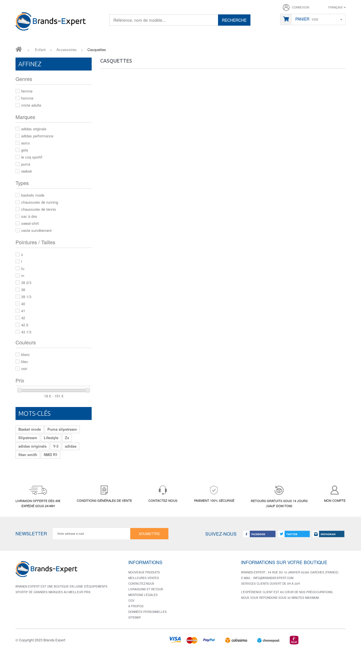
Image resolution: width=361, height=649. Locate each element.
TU (22, 268)
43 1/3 (26, 332)
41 (23, 310)
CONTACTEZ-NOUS (162, 500)
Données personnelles (147, 612)
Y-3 (55, 446)
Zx (67, 437)
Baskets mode (32, 195)
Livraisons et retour (145, 589)
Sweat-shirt (30, 223)
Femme (26, 91)
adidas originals (32, 446)
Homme (27, 98)
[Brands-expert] (51, 22)
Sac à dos (29, 216)
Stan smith (27, 454)
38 (23, 289)
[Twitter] (294, 533)
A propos (136, 606)
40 (23, 303)
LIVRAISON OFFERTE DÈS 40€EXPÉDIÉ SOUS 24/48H (38, 503)
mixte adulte (31, 105)
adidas (70, 446)
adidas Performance (37, 135)
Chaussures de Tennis (38, 209)
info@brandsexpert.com (273, 578)
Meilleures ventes (143, 578)
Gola (24, 150)
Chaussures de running (39, 202)
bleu (24, 361)
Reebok (26, 171)
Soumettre (149, 533)
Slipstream (27, 437)
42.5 (24, 324)
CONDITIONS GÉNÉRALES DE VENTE (104, 500)
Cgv (131, 600)
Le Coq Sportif (31, 157)
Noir (24, 368)
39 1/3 (26, 296)
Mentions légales (143, 595)
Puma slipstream (62, 429)
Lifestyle (51, 437)
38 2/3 (26, 282)
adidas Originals (34, 128)
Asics (25, 143)
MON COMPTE (334, 500)
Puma (25, 164)
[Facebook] (259, 533)
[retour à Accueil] (19, 48)
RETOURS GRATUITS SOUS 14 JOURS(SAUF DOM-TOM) (279, 503)
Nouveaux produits (144, 572)
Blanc (25, 354)
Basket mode (29, 429)
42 (23, 317)
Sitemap (134, 617)
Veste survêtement (36, 230)
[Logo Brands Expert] (47, 570)
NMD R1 (51, 454)
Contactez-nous (141, 584)
